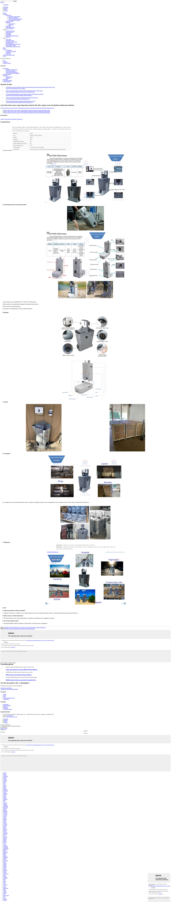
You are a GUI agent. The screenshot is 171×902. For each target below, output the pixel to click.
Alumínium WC (12, 23)
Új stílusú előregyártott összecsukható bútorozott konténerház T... (19, 102)
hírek (4, 47)
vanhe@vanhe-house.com (11, 716)
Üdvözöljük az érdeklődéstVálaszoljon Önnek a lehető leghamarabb (9, 688)
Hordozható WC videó (10, 45)
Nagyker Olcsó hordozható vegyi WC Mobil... (16, 88)
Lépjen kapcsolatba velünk (8, 55)
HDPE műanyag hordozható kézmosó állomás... (19, 675)
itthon (4, 12)
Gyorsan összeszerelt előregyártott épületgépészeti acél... (18, 98)
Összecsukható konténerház (14, 20)
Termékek (5, 14)
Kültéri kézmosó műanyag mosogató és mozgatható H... (21, 680)
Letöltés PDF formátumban (16, 119)
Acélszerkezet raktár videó (11, 41)
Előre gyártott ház (9, 28)
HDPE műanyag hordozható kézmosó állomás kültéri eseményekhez (20, 628)
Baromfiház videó (9, 43)
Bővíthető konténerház (13, 17)
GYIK (4, 56)
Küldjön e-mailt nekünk (6, 119)
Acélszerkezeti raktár (10, 27)
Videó (4, 696)
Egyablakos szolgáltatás (11, 51)
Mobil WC (8, 22)
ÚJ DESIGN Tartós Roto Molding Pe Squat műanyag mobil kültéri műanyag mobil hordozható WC (25, 627)
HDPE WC (11, 25)
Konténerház (8, 15)
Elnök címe (8, 53)
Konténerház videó (10, 40)
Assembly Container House (14, 16)
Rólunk (4, 49)
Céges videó (8, 39)
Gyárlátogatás (9, 50)
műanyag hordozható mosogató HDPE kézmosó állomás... (22, 669)
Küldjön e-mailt (4, 728)
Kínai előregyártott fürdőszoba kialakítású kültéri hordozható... (19, 95)
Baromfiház (8, 26)
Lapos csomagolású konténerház (15, 19)
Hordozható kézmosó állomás (12, 35)
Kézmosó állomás (9, 21)
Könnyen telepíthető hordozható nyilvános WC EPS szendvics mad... (20, 92)
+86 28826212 (10, 715)
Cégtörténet (8, 52)
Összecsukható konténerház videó (13, 44)
